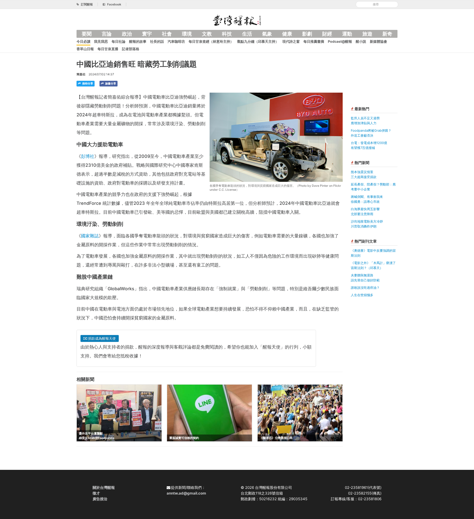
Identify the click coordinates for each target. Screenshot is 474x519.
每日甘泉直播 (108, 49)
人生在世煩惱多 (362, 295)
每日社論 (118, 41)
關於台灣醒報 (104, 487)
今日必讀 (83, 41)
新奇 (387, 34)
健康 (287, 34)
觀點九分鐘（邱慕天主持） (258, 41)
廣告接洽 (100, 499)
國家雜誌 (90, 235)
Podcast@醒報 (340, 41)
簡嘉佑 (81, 74)
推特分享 (87, 83)
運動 (347, 34)
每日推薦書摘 (313, 41)
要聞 (87, 34)
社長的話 (157, 41)
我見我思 (101, 41)
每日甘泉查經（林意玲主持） (211, 41)
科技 (227, 34)
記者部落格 (130, 49)
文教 (207, 34)
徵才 (96, 493)
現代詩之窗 (291, 41)
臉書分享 (110, 83)
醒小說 (361, 41)
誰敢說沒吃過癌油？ (365, 288)
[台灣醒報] (237, 20)
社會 (167, 34)
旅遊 (367, 34)
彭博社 (87, 156)
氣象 (267, 34)
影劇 (307, 34)
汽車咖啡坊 (176, 41)
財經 (327, 34)
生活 (247, 34)
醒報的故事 (137, 41)
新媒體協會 (378, 41)
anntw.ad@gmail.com (186, 493)
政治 (127, 34)
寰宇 (147, 34)
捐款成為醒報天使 (101, 338)
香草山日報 (85, 49)
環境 (187, 34)
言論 (107, 34)
